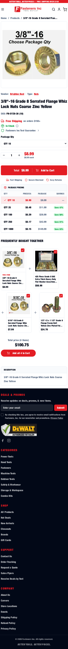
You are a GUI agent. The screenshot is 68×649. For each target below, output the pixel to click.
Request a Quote (9, 567)
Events (4, 611)
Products (15, 18)
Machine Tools (8, 473)
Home (4, 18)
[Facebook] (2, 440)
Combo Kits (7, 495)
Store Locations (9, 606)
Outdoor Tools (8, 478)
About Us (5, 594)
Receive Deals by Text (12, 578)
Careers (5, 600)
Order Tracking (8, 561)
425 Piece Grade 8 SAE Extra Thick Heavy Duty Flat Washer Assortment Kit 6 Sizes (46, 279)
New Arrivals (7, 523)
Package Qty (7, 136)
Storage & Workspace (12, 490)
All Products (7, 511)
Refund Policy (8, 622)
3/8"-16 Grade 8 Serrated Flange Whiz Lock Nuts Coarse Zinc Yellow (12, 280)
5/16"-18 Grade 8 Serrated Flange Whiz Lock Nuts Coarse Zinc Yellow (18, 323)
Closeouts (6, 528)
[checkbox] (22, 250)
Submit (60, 407)
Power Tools (7, 456)
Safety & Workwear (11, 484)
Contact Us (6, 556)
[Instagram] (9, 440)
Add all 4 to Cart (21, 353)
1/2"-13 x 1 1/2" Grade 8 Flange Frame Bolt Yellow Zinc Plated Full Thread (52, 323)
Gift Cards (6, 540)
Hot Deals (6, 517)
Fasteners (6, 467)
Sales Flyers (7, 573)
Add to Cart (34, 170)
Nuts (36, 93)
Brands (4, 534)
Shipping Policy (9, 617)
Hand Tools (6, 462)
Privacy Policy (57, 418)
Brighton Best (17, 93)
